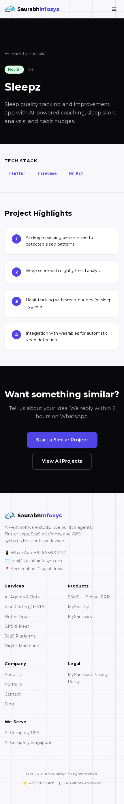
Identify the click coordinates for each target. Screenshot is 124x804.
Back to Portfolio (29, 53)
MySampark (80, 616)
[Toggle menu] (114, 9)
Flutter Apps (17, 616)
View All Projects (62, 461)
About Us (14, 674)
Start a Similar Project (62, 440)
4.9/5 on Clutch (39, 783)
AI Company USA (22, 732)
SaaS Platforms (20, 636)
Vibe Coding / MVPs (25, 606)
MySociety (78, 606)
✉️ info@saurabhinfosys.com (33, 560)
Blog (9, 704)
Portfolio (13, 684)
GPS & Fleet (17, 626)
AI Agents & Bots (22, 597)
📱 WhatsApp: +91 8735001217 (35, 552)
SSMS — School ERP (89, 597)
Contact (13, 694)
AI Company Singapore (28, 742)
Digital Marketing (22, 645)
